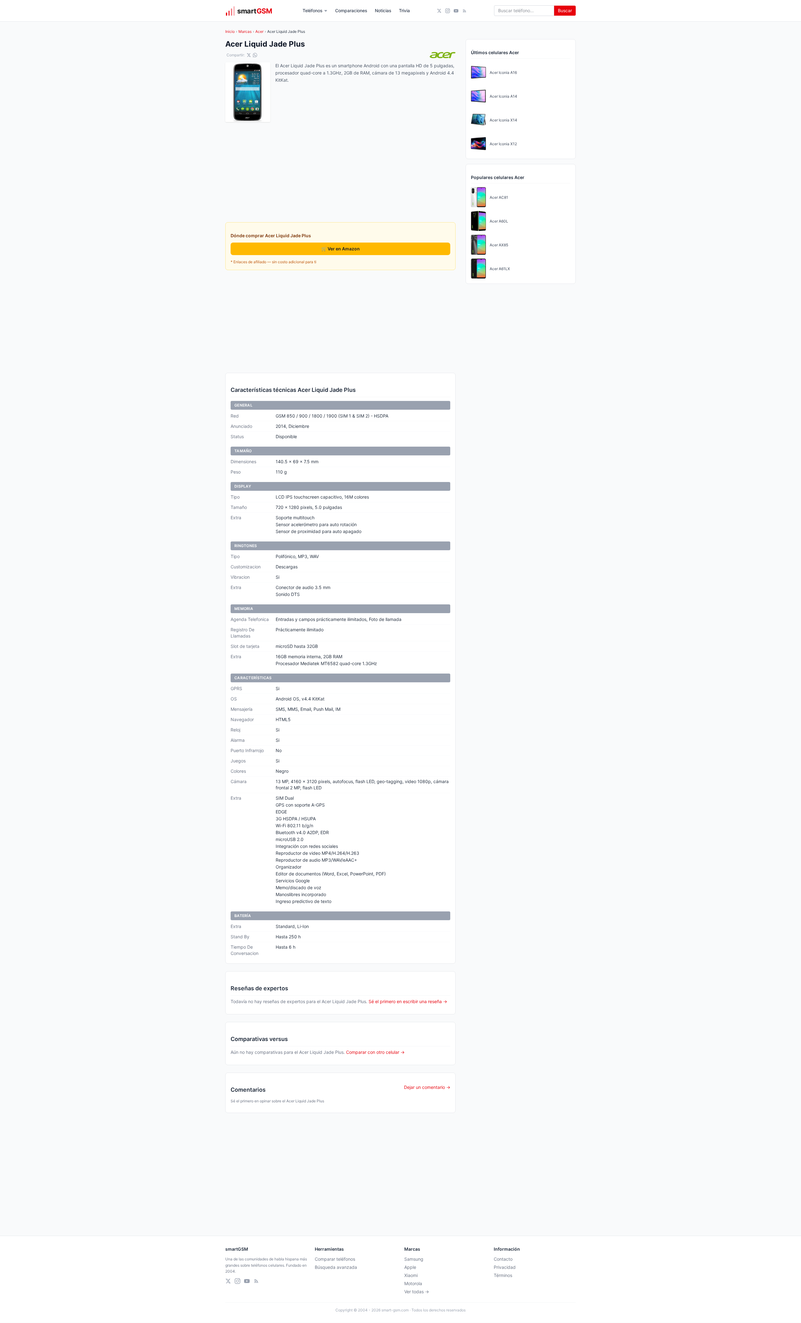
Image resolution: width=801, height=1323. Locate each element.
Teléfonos (313, 10)
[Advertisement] (340, 321)
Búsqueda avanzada (336, 1267)
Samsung (413, 1259)
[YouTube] (456, 10)
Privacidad (505, 1267)
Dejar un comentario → (427, 1087)
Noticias (383, 10)
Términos (503, 1275)
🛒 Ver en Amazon (340, 248)
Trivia (404, 10)
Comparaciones (351, 10)
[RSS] (464, 10)
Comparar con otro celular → (375, 1052)
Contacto (503, 1259)
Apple (410, 1267)
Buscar (565, 10)
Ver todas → (416, 1291)
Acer (259, 31)
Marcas (245, 31)
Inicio (230, 31)
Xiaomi (411, 1275)
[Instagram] (447, 10)
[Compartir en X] (249, 55)
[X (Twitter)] (439, 10)
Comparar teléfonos (335, 1259)
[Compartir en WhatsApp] (255, 55)
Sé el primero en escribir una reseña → (408, 1001)
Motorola (413, 1283)
